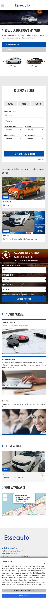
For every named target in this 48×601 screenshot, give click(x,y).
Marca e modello (10, 112)
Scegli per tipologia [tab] (11, 44)
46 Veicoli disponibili (24, 153)
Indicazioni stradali (20, 501)
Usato (10, 103)
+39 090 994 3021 (23, 556)
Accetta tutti (24, 596)
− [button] (5, 499)
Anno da (28, 126)
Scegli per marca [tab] (10, 49)
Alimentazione (9, 135)
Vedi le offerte (24, 299)
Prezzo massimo (10, 126)
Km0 (24, 103)
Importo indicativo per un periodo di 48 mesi (18, 294)
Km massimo (30, 135)
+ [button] (5, 495)
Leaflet (25, 514)
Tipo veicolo (7, 285)
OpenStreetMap (33, 514)
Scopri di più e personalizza (24, 590)
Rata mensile (7, 275)
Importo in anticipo (11, 265)
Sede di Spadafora (10, 548)
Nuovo (38, 103)
